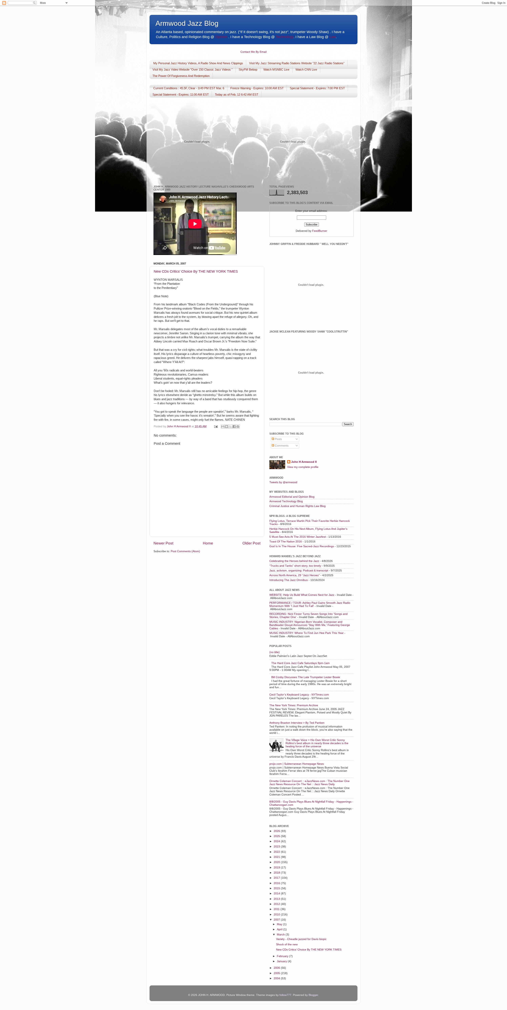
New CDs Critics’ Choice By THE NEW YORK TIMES (196, 271)
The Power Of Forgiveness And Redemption (181, 76)
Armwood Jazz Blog (186, 23)
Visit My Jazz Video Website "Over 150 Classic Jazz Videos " (192, 69)
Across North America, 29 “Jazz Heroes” (294, 575)
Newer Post (163, 543)
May (280, 924)
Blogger (313, 995)
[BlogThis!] (227, 426)
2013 (277, 898)
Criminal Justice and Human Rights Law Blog (297, 506)
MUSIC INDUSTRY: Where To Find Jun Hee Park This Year (306, 632)
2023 (277, 846)
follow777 (285, 995)
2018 (277, 872)
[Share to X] (230, 426)
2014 (277, 893)
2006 (277, 967)
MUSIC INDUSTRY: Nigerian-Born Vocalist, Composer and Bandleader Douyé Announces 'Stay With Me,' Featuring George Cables (309, 625)
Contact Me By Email (253, 51)
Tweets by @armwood (283, 482)
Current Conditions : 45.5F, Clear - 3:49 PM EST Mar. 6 (188, 88)
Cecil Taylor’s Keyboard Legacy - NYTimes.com (299, 694)
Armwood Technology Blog (286, 501)
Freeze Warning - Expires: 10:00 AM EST (257, 88)
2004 (277, 978)
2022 (277, 851)
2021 (277, 857)
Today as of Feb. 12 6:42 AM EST (236, 94)
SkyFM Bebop (248, 69)
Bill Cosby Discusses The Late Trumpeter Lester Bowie (305, 677)
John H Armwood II (304, 461)
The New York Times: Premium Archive (293, 705)
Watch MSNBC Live (276, 69)
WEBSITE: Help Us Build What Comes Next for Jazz (301, 594)
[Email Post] (215, 426)
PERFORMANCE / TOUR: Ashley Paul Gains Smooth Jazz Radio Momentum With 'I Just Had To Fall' (309, 604)
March (281, 934)
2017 (277, 877)
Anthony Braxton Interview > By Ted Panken (296, 722)
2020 (277, 862)
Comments (281, 445)
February (283, 956)
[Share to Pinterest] (238, 426)
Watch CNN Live (306, 69)
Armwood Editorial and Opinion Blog (291, 496)
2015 (277, 888)
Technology (285, 37)
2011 (277, 909)
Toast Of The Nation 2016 (285, 541)
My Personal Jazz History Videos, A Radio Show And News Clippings (198, 63)
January (282, 961)
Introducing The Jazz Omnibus (288, 580)
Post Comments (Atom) (185, 551)
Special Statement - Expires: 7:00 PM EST (317, 88)
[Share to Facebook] (234, 426)
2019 (277, 867)
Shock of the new (287, 944)
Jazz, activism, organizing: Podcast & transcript (298, 570)
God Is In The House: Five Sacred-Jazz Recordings (301, 546)
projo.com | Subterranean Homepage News (296, 763)
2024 (277, 841)
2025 (277, 836)
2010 (277, 914)
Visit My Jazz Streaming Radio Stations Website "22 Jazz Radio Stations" (296, 63)
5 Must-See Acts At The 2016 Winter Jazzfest (297, 536)
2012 (277, 904)
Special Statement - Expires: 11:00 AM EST (180, 94)
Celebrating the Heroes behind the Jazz (294, 561)
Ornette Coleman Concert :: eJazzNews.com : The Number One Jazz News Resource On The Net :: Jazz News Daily (309, 783)
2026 (277, 831)
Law (332, 37)
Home (208, 543)
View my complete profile (302, 467)
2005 (277, 973)
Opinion (221, 37)
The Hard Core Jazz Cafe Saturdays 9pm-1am (300, 663)
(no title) (274, 652)
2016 (277, 883)
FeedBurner (319, 230)
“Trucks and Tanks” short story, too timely (295, 565)
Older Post (251, 543)
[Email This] (223, 426)
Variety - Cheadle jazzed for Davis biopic (301, 939)
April (280, 929)
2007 (277, 919)
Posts (278, 439)
